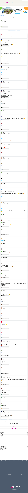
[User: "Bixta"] (2, 56)
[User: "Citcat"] (2, 322)
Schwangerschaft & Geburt (10, 3)
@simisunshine (3, 160)
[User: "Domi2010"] (2, 116)
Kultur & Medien (2, 449)
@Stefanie (2, 240)
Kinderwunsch (4, 3)
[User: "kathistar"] (1, 20)
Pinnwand (3, 15)
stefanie (4, 39)
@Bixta (2, 69)
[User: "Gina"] (2, 82)
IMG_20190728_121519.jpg (4, 234)
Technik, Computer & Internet (3, 448)
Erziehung (1, 437)
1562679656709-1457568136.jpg (5, 97)
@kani (4, 191)
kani (3, 202)
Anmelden (14, 426)
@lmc (6, 51)
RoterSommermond (5, 397)
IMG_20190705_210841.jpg (5, 63)
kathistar (4, 229)
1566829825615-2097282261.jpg (5, 318)
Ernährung (1, 436)
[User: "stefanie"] (2, 40)
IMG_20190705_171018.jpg (4, 26)
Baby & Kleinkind (17, 3)
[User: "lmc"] (2, 34)
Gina (3, 81)
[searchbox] (25, 0)
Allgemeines (1, 433)
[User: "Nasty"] (2, 110)
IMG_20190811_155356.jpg (5, 277)
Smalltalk (1, 434)
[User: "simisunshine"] (2, 123)
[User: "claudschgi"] (2, 183)
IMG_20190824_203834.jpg (5, 295)
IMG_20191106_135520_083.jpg (5, 373)
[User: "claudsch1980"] (2, 257)
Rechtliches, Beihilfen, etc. (3, 445)
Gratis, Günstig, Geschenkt (3, 446)
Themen (1, 15)
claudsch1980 (5, 257)
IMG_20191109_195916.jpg (5, 384)
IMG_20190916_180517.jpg (5, 355)
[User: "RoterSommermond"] (2, 397)
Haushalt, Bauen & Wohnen (3, 447)
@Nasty (2, 180)
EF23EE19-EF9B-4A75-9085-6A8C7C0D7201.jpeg (5, 328)
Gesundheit (26, 3)
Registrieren (14, 428)
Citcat (4, 321)
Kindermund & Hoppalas (3, 450)
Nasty (3, 110)
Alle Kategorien (2, 432)
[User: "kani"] (2, 163)
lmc (3, 143)
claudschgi (4, 183)
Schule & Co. (21, 3)
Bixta (3, 56)
